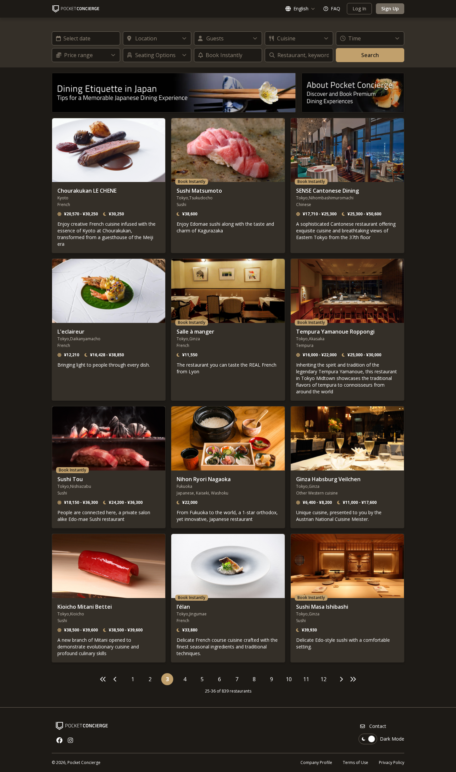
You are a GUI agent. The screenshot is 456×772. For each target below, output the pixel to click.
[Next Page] (341, 679)
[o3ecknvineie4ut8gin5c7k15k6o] (174, 93)
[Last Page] (353, 679)
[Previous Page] (115, 679)
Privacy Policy (391, 762)
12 (323, 679)
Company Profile (316, 762)
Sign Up (390, 8)
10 (289, 679)
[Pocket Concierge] (76, 8)
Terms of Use (355, 762)
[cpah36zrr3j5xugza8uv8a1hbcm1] (352, 93)
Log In (359, 8)
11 (306, 679)
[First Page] (103, 679)
